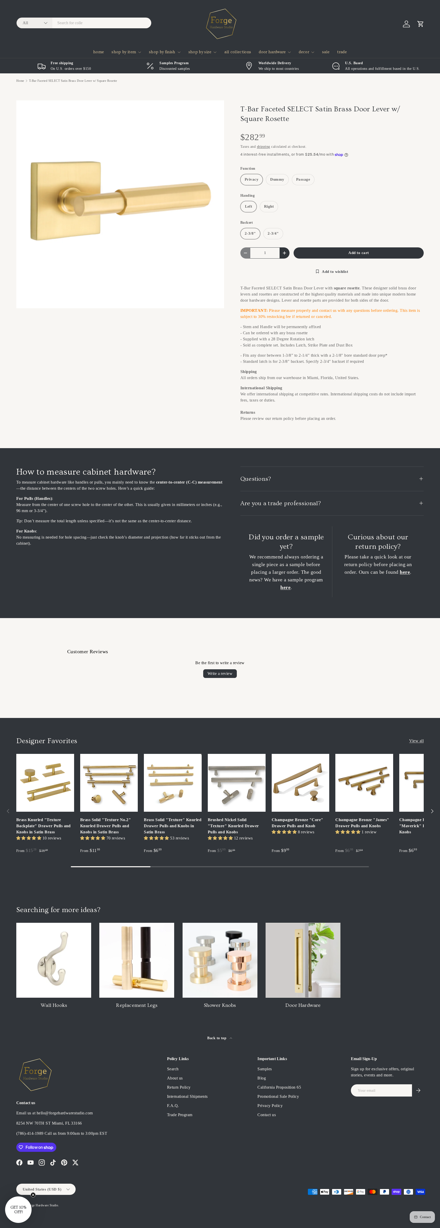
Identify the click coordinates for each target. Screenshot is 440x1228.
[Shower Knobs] (220, 960)
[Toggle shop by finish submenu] (179, 52)
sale (325, 52)
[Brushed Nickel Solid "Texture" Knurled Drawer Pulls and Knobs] (237, 783)
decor (304, 52)
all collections (237, 52)
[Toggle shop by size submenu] (215, 52)
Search (173, 1069)
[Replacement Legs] (136, 960)
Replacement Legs (136, 1005)
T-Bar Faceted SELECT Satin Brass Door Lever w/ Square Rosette (73, 80)
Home (20, 80)
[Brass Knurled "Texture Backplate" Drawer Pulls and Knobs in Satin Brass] (45, 783)
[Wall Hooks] (53, 960)
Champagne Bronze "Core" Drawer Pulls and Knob (297, 823)
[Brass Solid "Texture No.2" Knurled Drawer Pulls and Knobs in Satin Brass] (109, 783)
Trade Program (180, 1115)
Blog (261, 1078)
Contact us (266, 1115)
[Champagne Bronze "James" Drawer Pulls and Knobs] (364, 783)
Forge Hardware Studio (42, 1205)
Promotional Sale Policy (278, 1096)
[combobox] (84, 23)
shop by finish (162, 52)
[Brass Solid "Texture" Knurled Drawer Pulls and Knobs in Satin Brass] (173, 783)
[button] (420, 24)
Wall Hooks (53, 1005)
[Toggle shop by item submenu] (139, 52)
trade (342, 52)
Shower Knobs (220, 1005)
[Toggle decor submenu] (313, 52)
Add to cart (358, 253)
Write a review (220, 673)
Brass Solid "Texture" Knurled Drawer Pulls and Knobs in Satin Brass (172, 826)
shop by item (124, 52)
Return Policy (179, 1087)
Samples (264, 1069)
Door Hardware (303, 1005)
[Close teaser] (33, 1194)
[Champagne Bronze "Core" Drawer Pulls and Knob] (300, 783)
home (98, 52)
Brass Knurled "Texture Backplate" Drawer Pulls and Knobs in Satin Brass (43, 826)
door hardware (272, 52)
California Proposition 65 (279, 1087)
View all (416, 741)
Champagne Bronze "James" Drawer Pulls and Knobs (362, 823)
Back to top (217, 1038)
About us (175, 1078)
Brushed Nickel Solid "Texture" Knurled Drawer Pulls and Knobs (233, 826)
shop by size (200, 52)
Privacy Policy (270, 1105)
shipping (263, 146)
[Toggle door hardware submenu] (289, 52)
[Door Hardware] (303, 960)
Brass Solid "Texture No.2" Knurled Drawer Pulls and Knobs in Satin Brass (105, 826)
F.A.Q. (173, 1105)
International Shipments (187, 1096)
